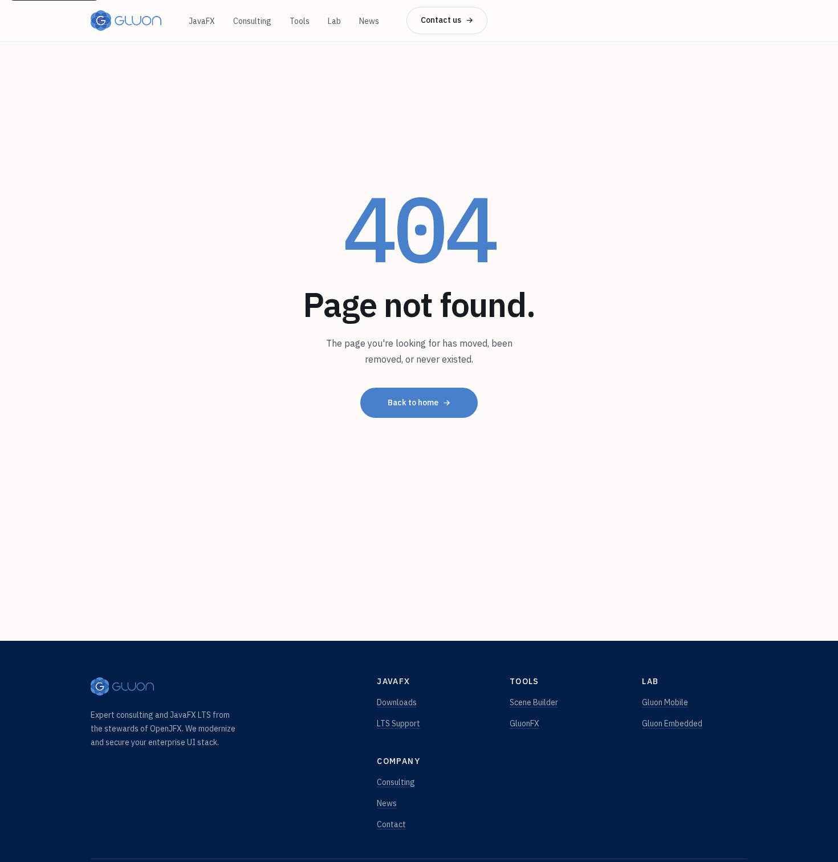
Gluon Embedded (672, 723)
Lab (334, 21)
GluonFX (524, 723)
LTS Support (398, 723)
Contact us (447, 20)
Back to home (419, 402)
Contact (391, 824)
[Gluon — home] (126, 20)
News (369, 21)
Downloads (397, 702)
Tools (300, 21)
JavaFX (202, 21)
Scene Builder (534, 702)
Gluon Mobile (665, 702)
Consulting (252, 21)
